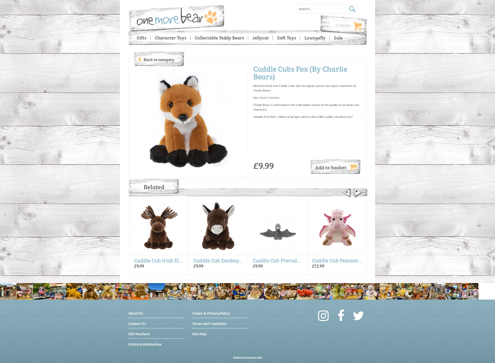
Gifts (141, 37)
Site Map (199, 333)
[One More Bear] (177, 17)
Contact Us (137, 323)
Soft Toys (286, 37)
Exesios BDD (254, 357)
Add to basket (330, 167)
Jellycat (260, 37)
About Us (135, 313)
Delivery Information (145, 343)
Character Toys (170, 37)
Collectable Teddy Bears (219, 37)
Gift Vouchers (139, 333)
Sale (338, 37)
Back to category (159, 59)
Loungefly (315, 37)
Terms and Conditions (209, 323)
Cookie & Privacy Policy (211, 313)
